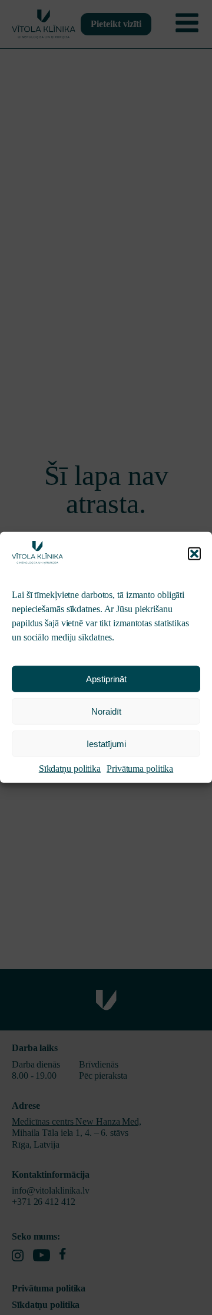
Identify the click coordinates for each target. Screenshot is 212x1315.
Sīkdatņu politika (70, 769)
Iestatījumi (106, 744)
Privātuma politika (140, 769)
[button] (194, 554)
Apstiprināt (106, 679)
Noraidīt (106, 711)
